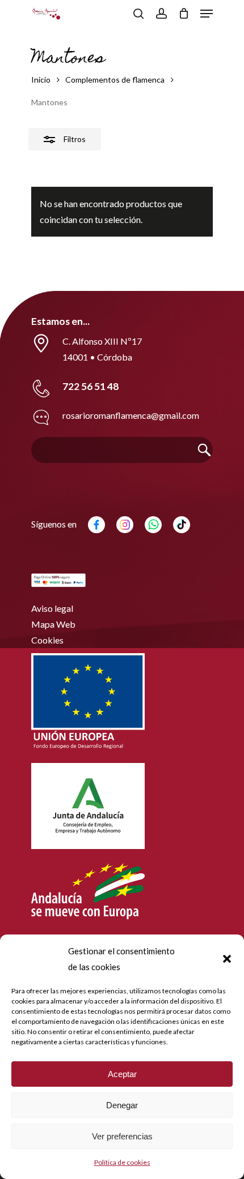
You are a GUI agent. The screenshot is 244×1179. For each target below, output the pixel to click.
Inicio (41, 79)
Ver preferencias (122, 1136)
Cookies (47, 639)
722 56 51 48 (90, 386)
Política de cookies (122, 1162)
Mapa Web (53, 624)
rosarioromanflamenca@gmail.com (130, 415)
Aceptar (122, 1074)
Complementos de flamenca (115, 79)
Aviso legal (52, 608)
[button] (227, 958)
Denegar (122, 1105)
